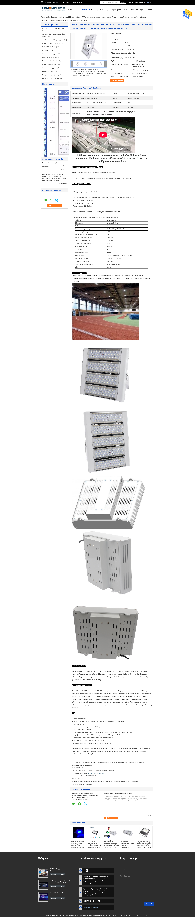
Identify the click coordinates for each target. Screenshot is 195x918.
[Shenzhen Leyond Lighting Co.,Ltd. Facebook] (87, 870)
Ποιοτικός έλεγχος (137, 9)
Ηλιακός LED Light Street (49, 71)
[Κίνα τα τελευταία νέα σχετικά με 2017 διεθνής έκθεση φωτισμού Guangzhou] (43, 872)
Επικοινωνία (118, 81)
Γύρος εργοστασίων (119, 9)
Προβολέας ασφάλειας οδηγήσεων (82, 785)
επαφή (150, 9)
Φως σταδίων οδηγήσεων (50, 54)
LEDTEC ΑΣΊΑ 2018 (57, 893)
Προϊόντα (86, 9)
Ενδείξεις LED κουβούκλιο (50, 61)
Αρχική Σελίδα (73, 9)
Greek (151, 2)
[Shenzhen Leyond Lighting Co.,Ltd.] (53, 9)
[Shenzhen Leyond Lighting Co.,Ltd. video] (88, 46)
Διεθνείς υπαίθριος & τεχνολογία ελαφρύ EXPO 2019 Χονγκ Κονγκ (61, 882)
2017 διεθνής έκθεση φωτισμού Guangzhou (61, 870)
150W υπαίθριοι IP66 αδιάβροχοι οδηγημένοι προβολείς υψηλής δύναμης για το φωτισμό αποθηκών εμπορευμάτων (144, 846)
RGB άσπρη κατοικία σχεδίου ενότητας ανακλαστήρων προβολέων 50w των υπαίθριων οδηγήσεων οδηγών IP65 (78, 846)
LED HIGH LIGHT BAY (49, 47)
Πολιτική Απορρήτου (52, 916)
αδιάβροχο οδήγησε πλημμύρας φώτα (53, 28)
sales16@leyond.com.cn (51, 2)
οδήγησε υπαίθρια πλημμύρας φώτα (89, 781)
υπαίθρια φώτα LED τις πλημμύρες (69, 17)
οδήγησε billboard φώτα (49, 64)
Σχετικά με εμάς (101, 9)
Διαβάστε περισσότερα (57, 874)
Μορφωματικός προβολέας (50, 75)
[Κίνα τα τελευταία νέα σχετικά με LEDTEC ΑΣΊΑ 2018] (43, 896)
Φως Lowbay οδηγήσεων (50, 57)
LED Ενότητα (46, 50)
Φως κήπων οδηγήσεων (49, 68)
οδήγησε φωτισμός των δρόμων (52, 43)
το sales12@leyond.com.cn (96, 773)
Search (122, 2)
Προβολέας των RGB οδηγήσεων (52, 78)
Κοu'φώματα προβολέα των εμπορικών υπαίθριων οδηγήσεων (119, 781)
